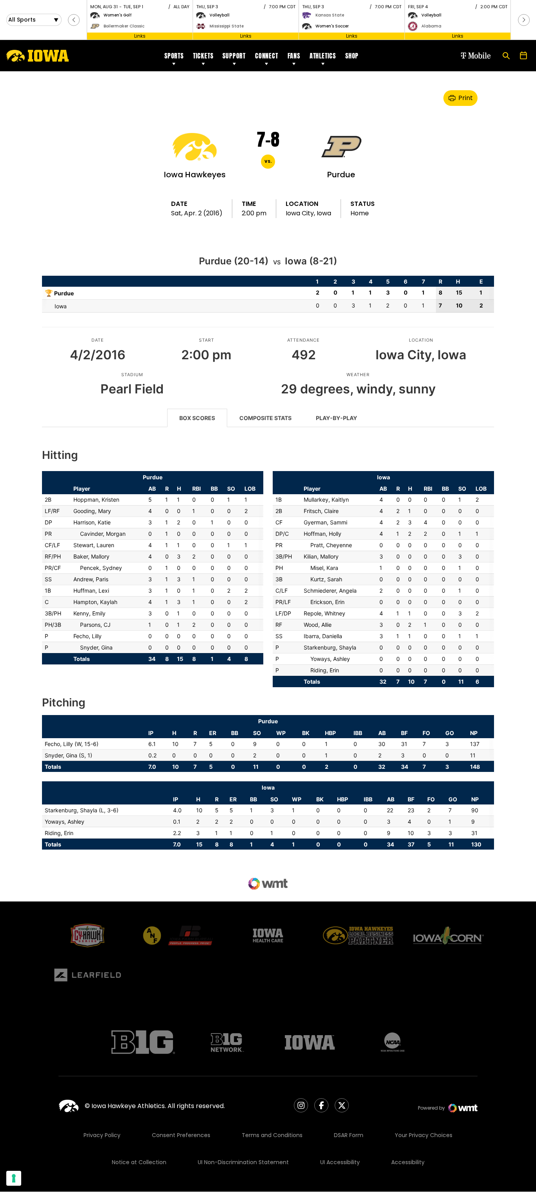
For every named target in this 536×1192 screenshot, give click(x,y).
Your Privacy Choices (423, 1135)
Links (140, 36)
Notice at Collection (139, 1162)
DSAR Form (348, 1135)
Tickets (203, 55)
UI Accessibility (340, 1162)
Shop (352, 55)
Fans (294, 55)
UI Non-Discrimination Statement (243, 1162)
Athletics (323, 55)
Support (234, 55)
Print (465, 97)
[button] (74, 20)
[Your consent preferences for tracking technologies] (13, 1178)
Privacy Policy (102, 1135)
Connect (266, 55)
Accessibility (408, 1162)
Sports (174, 55)
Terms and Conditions (272, 1135)
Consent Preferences (181, 1135)
